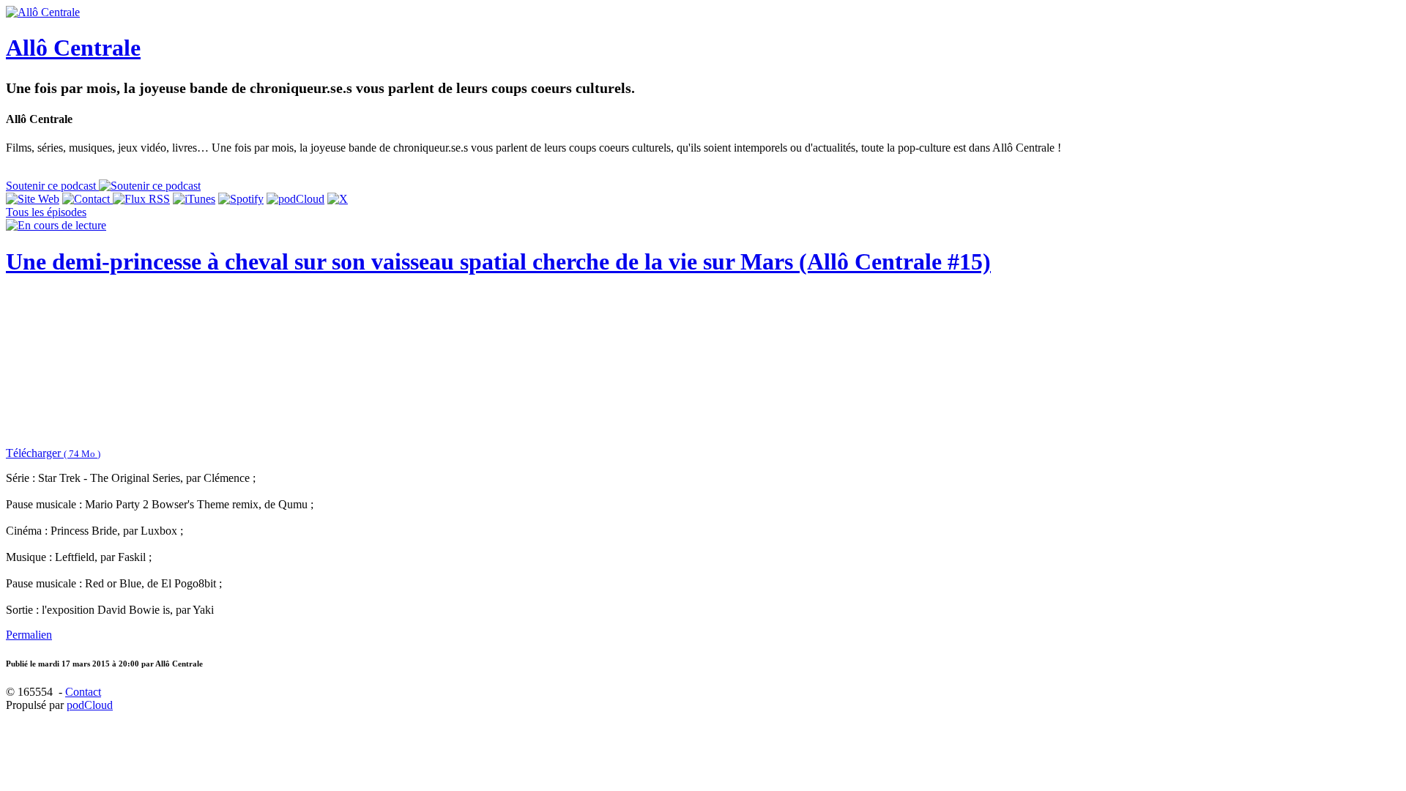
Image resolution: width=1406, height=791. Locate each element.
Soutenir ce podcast (52, 185)
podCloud (90, 705)
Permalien (29, 634)
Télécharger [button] (53, 453)
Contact (83, 692)
